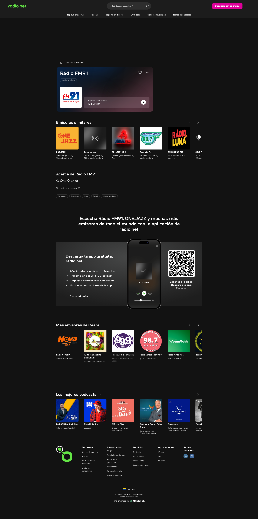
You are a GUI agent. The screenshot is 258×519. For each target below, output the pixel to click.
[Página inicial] (61, 62)
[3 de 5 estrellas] (65, 181)
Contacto (137, 452)
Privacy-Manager (115, 475)
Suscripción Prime (141, 465)
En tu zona (135, 15)
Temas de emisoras (182, 15)
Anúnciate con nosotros (88, 462)
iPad (160, 457)
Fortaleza (75, 196)
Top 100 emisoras (75, 15)
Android (161, 461)
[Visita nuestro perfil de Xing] (192, 456)
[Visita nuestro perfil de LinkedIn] (186, 456)
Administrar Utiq (114, 471)
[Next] (198, 121)
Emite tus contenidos (87, 469)
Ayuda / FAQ (138, 461)
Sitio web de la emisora (66, 188)
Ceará (86, 196)
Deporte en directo (114, 15)
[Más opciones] (147, 72)
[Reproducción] (143, 102)
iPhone (161, 452)
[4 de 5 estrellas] (68, 181)
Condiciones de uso (116, 455)
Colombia (130, 489)
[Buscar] (147, 6)
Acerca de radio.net (91, 452)
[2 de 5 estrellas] (61, 181)
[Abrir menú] (248, 6)
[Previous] (189, 121)
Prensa (85, 457)
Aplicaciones (138, 457)
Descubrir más (79, 296)
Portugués (62, 196)
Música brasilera (68, 80)
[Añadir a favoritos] (140, 72)
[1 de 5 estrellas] (58, 181)
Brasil (95, 196)
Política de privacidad (112, 461)
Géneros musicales (157, 15)
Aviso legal (112, 467)
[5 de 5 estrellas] (72, 181)
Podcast (94, 15)
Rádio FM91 (94, 104)
